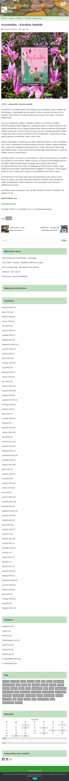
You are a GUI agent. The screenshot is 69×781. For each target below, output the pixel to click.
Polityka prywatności (35, 771)
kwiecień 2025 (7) (8, 372)
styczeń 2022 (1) (8, 543)
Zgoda (35, 778)
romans (34, 699)
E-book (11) (6, 631)
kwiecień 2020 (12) (9, 608)
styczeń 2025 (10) (9, 386)
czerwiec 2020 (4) (8, 599)
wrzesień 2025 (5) (8, 349)
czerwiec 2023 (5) (8, 474)
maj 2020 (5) (7, 603)
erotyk (8, 218)
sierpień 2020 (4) (8, 589)
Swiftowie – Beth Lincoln (11, 272)
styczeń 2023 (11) (8, 497)
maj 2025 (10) (7, 367)
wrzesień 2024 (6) (8, 404)
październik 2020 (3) (9, 580)
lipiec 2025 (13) (8, 358)
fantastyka (49, 681)
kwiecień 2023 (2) (8, 483)
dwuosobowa (31, 681)
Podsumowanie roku (49, 695)
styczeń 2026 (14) (9, 330)
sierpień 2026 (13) (9, 307)
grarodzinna (14, 688)
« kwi (4, 738)
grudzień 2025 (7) (8, 335)
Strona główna (24, 5)
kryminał (51, 688)
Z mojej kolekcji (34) (9, 663)
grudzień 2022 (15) (9, 502)
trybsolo (52, 699)
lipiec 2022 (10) (8, 525)
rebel (14, 699)
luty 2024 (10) (7, 437)
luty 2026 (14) (7, 326)
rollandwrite (27, 699)
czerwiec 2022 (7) (8, 529)
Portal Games (59, 695)
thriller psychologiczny (43, 699)
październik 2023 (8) (9, 455)
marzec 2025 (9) (8, 377)
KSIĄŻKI (50, 5)
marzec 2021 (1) (8, 557)
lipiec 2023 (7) (7, 469)
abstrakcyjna (6, 681)
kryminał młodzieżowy (61, 688)
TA (33, 209)
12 (44, 728)
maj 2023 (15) (7, 478)
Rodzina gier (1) (8, 654)
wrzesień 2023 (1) (8, 460)
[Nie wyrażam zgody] (67, 776)
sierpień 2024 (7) (8, 409)
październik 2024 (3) (9, 400)
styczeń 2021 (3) (8, 566)
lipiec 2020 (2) (7, 594)
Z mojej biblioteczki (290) (11, 659)
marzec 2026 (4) (8, 321)
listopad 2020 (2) (8, 576)
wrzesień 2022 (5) (8, 515)
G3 (29, 684)
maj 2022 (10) (7, 534)
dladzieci (23, 681)
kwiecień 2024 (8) (8, 428)
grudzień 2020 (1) (8, 571)
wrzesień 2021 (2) (8, 548)
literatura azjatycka (25, 692)
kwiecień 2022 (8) (8, 539)
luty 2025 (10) (7, 381)
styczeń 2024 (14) (9, 441)
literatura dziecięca (36, 692)
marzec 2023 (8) (8, 488)
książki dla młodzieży (8, 692)
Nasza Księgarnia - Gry (18, 695)
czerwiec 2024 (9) (8, 418)
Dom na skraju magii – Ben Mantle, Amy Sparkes (20, 267)
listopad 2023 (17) (9, 451)
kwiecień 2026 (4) (8, 317)
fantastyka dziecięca (58, 681)
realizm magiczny (7, 699)
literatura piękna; (7, 695)
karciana (28, 688)
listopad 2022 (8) (8, 506)
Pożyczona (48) (8, 645)
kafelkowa (21, 688)
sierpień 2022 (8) (8, 520)
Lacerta (17, 692)
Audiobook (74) (7, 626)
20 (53, 730)
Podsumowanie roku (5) (11, 640)
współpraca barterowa (8, 702)
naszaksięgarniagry (30, 695)
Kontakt (47, 10)
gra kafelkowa (36, 684)
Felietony (39, 10)
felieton (18, 684)
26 (44, 733)
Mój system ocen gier (26, 10)
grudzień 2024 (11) (9, 391)
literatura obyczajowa (60, 692)
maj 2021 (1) (7, 552)
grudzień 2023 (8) (8, 446)
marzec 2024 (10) (8, 432)
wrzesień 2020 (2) (8, 585)
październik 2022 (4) (9, 511)
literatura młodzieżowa (48, 692)
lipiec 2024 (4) (7, 414)
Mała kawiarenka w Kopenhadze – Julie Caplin (19, 258)
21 (62, 730)
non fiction (39, 695)
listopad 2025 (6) (8, 340)
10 (25, 728)
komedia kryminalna (37, 688)
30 (16, 736)
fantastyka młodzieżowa (8, 684)
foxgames (24, 684)
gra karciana (53, 684)
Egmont (38, 681)
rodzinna (20, 699)
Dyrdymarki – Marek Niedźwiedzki (14, 276)
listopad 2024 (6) (8, 395)
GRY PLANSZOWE (37, 5)
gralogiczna (60, 684)
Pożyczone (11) (8, 649)
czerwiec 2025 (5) (8, 363)
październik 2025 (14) (10, 344)
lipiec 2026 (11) (7, 312)
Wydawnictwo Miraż (8, 204)
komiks (45, 688)
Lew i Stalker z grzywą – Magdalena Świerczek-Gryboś (22, 262)
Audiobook (6, 29)
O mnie (54, 10)
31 (25, 736)
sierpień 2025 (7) (8, 354)
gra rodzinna (6, 688)
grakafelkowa (44, 684)
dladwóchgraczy (15, 681)
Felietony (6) (6, 636)
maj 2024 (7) (7, 423)
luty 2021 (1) (7, 562)
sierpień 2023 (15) (9, 465)
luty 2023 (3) (7, 492)
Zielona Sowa (19, 702)
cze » (4, 743)
